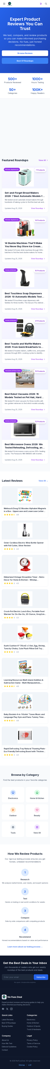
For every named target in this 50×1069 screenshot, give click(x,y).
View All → (43, 481)
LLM (29, 1065)
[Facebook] (3, 1009)
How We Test (7, 1043)
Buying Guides (7, 1026)
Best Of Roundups (25, 61)
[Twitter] (7, 1009)
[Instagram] (11, 1009)
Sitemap (22, 1065)
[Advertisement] (25, 125)
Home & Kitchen (33, 1023)
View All (42, 160)
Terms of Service (33, 1043)
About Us (5, 1040)
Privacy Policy (32, 1040)
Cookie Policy (32, 1047)
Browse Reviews (25, 53)
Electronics (31, 1020)
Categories (32, 1015)
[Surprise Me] (41, 4)
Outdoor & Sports (33, 1026)
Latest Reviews (7, 1020)
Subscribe (41, 977)
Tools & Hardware (34, 1029)
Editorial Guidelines (9, 1047)
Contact (5, 1050)
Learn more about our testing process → (25, 947)
